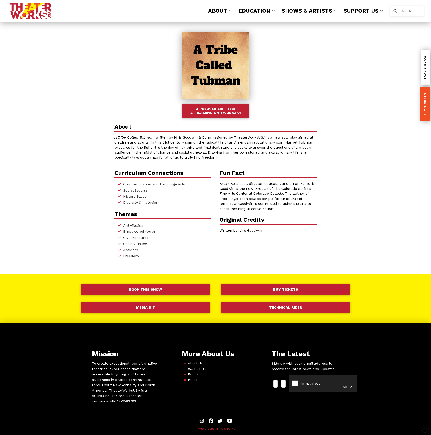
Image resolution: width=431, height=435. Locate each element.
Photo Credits (205, 428)
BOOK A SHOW (425, 68)
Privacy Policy (226, 428)
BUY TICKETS (425, 104)
